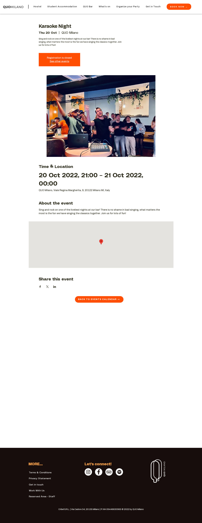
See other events (59, 61)
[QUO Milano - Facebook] (98, 472)
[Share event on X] (47, 286)
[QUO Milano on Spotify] (119, 472)
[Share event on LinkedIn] (54, 286)
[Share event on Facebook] (40, 286)
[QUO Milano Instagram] (88, 472)
